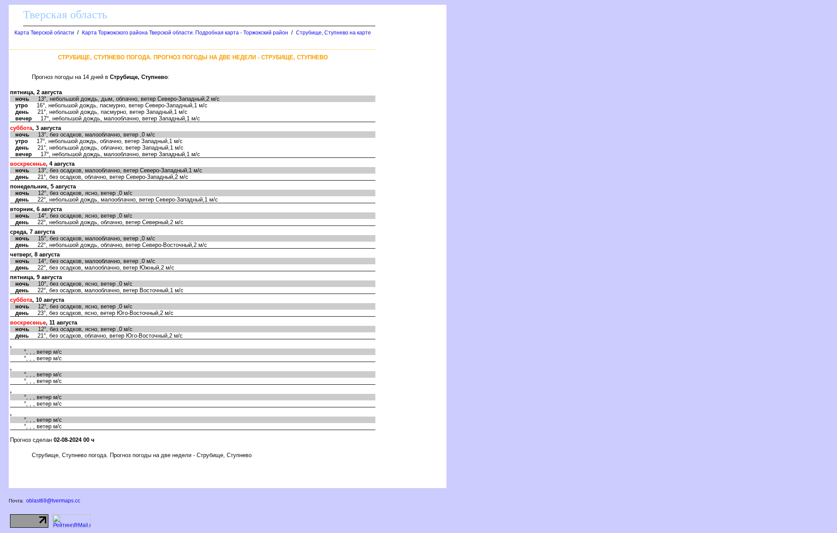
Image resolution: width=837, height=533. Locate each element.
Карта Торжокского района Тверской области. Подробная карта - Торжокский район (185, 33)
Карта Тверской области (44, 33)
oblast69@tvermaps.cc (53, 501)
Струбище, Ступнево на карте (333, 33)
